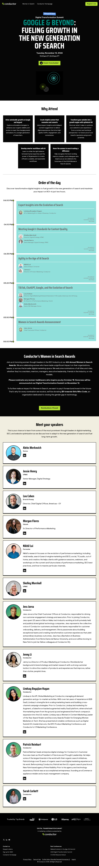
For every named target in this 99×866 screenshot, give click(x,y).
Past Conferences (56, 846)
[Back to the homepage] (9, 4)
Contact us (6, 846)
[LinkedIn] (24, 455)
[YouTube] (9, 840)
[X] (4, 840)
